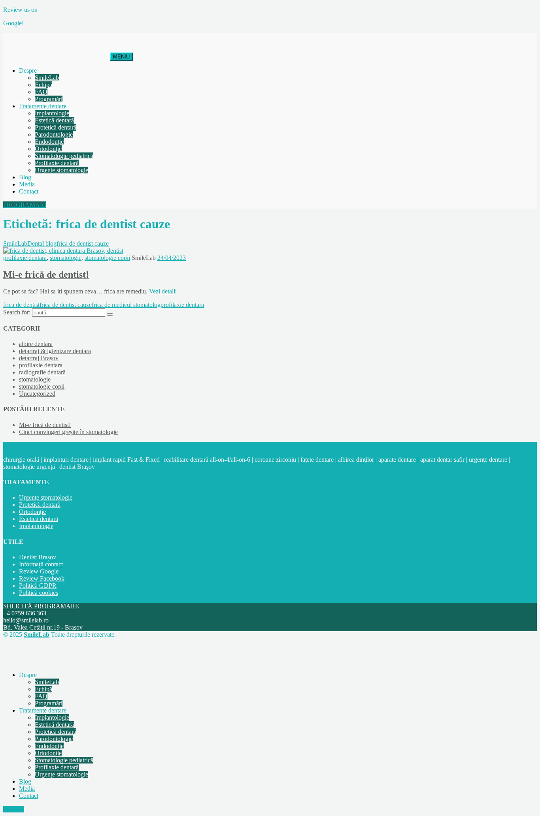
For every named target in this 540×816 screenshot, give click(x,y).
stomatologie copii (107, 257)
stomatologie (65, 257)
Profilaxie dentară (57, 163)
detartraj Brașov (39, 358)
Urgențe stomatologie (61, 170)
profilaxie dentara (25, 257)
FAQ (41, 91)
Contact (28, 191)
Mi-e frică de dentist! (46, 274)
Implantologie (52, 113)
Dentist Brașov (37, 557)
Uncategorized (37, 393)
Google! (13, 23)
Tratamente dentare (42, 106)
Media (27, 184)
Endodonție (49, 141)
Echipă (43, 84)
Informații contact (41, 564)
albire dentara (36, 343)
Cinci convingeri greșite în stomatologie (68, 432)
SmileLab (47, 77)
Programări (48, 99)
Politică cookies (38, 592)
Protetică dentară (55, 127)
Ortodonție (48, 148)
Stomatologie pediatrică (64, 155)
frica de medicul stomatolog (126, 304)
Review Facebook (41, 578)
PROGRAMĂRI (24, 204)
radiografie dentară (42, 372)
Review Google (39, 571)
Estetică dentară (54, 120)
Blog (25, 177)
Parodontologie (54, 134)
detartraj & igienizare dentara (55, 351)
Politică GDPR (38, 585)
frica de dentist (21, 304)
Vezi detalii (163, 291)
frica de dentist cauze (66, 304)
